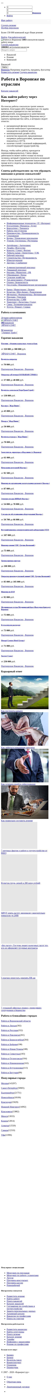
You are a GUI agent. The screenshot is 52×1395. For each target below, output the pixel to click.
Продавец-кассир (15, 1283)
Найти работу (13, 1299)
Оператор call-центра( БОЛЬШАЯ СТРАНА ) (19, 375)
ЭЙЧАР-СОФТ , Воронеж (13, 354)
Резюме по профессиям (18, 1344)
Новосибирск (7, 1097)
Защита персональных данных (21, 1311)
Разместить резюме (10, 72)
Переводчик (12, 1367)
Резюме (10, 57)
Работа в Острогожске (11, 1058)
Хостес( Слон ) (7, 656)
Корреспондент (14, 1362)
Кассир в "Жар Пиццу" (10, 406)
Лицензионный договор (18, 1387)
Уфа (3, 1135)
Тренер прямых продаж (10, 561)
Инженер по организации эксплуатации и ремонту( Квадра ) (25, 483)
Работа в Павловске (10, 1035)
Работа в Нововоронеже (12, 1063)
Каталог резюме (14, 1337)
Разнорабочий (13, 1285)
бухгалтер (45, 70)
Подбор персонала (10, 28)
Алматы (5, 1125)
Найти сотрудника (15, 1332)
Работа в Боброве (9, 1044)
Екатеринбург (7, 1093)
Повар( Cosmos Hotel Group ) (13, 640)
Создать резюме (8, 25)
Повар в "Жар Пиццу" (10, 421)
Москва (4, 1083)
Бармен (10, 1355)
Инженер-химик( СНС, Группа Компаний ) (18, 545)
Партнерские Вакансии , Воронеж (17, 369)
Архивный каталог (16, 1313)
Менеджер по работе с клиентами (23, 1275)
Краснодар (6, 1102)
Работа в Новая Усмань (12, 1049)
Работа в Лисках (9, 1025)
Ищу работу (6, 20)
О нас (9, 1377)
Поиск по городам (15, 1318)
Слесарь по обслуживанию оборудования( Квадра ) (22, 514)
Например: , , (30, 70)
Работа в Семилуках (10, 1054)
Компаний (12, 60)
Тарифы (10, 1339)
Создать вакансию (9, 44)
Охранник (11, 1365)
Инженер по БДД (8, 592)
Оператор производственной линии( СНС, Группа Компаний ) (26, 576)
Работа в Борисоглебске (12, 1040)
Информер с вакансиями (18, 1342)
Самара (4, 1130)
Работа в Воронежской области (16, 1021)
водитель (25, 70)
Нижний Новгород (10, 1107)
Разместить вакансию (17, 1329)
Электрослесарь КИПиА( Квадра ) (15, 499)
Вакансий (11, 55)
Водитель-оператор (9, 359)
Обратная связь (14, 1382)
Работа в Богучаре (9, 1072)
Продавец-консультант (17, 1280)
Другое (10, 1278)
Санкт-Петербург (9, 1088)
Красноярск (6, 1111)
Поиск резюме (13, 1334)
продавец (35, 70)
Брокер (10, 1357)
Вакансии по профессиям (19, 1316)
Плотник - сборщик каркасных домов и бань (19, 344)
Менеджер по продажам (18, 1273)
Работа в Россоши (9, 1030)
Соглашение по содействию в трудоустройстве (21, 1307)
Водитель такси (14, 1360)
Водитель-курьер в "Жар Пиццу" (14, 437)
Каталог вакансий (9, 91)
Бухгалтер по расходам (10, 625)
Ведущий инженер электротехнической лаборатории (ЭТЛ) (25, 530)
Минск (4, 1116)
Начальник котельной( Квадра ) (14, 468)
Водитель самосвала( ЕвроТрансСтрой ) (17, 390)
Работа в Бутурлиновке (12, 1068)
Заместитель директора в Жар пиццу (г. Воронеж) (21, 452)
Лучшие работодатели (11, 318)
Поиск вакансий (14, 1301)
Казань (4, 1121)
